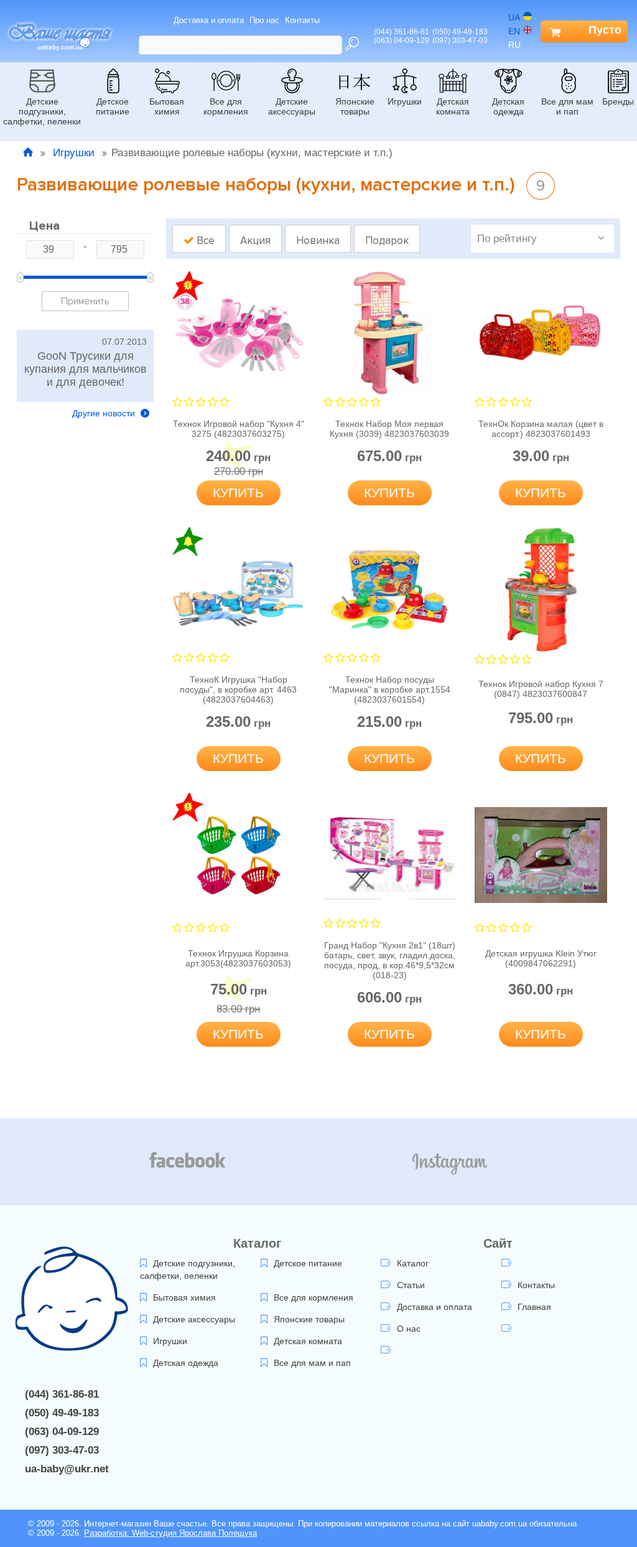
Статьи (411, 1285)
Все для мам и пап (567, 106)
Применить (85, 301)
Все (204, 240)
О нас (409, 1329)
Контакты (302, 20)
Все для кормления (225, 106)
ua (514, 17)
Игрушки (405, 101)
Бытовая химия (166, 106)
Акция (255, 240)
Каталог (413, 1263)
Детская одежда (508, 106)
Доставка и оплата (209, 20)
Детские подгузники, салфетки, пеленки (42, 111)
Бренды (618, 101)
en (514, 31)
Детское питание (112, 106)
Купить (238, 492)
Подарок (387, 240)
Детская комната (453, 106)
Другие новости (104, 413)
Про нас (264, 20)
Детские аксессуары (291, 106)
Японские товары (354, 106)
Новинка (318, 240)
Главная (534, 1307)
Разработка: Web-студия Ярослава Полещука (170, 1533)
